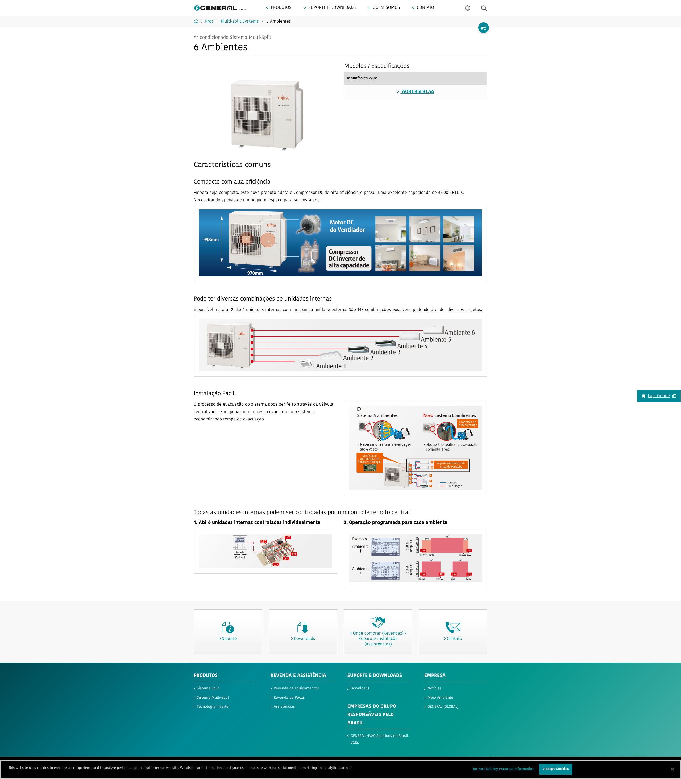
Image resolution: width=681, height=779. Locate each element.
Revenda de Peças (289, 698)
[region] (340, 769)
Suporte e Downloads (374, 675)
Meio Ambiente (440, 698)
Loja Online (659, 396)
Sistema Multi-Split (213, 698)
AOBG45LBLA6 (417, 92)
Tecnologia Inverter (213, 707)
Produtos (206, 675)
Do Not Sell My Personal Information (504, 769)
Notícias (434, 688)
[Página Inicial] (198, 21)
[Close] (672, 769)
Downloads (360, 688)
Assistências (284, 707)
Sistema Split (208, 688)
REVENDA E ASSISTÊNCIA (298, 675)
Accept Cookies (556, 769)
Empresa (435, 675)
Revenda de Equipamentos (296, 688)
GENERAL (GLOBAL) (442, 707)
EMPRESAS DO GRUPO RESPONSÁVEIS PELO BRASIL (371, 715)
